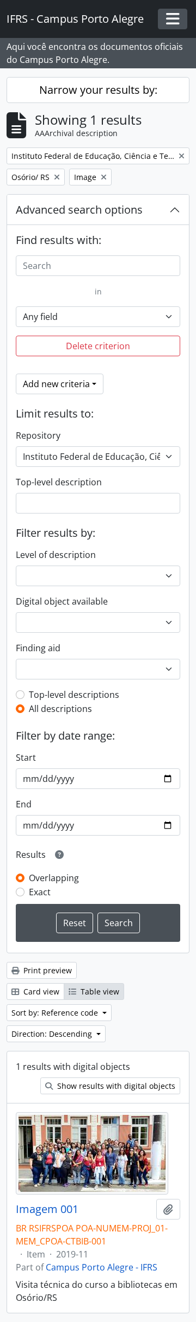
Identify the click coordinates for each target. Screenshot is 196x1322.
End (24, 804)
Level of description (56, 555)
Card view (40, 991)
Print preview (46, 970)
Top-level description (59, 482)
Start (26, 757)
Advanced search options (79, 209)
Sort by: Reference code (55, 1012)
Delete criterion (98, 346)
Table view (98, 991)
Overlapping (54, 878)
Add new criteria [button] (56, 384)
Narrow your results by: (98, 89)
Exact (40, 892)
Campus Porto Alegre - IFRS (101, 1267)
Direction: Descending (52, 1034)
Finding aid (38, 648)
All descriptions (60, 709)
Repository (38, 435)
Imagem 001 (47, 1209)
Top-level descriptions (74, 695)
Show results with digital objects (115, 1086)
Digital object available (62, 601)
